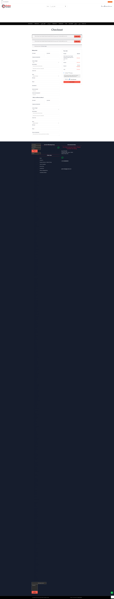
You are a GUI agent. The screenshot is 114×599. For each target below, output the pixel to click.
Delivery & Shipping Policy (44, 170)
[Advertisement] (57, 15)
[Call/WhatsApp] (62, 157)
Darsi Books (54, 23)
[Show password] (58, 94)
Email (62, 167)
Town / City (34, 70)
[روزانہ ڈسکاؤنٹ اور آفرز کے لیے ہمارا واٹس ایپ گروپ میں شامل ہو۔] (58, 147)
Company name (36, 104)
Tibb (66, 23)
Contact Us (84, 23)
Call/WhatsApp (65, 159)
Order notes (35, 132)
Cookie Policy (42, 168)
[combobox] (35, 151)
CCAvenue (66, 72)
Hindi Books (37, 23)
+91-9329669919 (5, 1)
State (33, 74)
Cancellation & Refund (43, 172)
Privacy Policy (42, 166)
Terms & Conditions (43, 164)
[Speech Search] (65, 6)
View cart (77, 36)
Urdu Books (30, 23)
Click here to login (44, 46)
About (41, 158)
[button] (110, 2)
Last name (48, 53)
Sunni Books (61, 23)
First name (34, 53)
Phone (33, 81)
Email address (34, 85)
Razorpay (66, 79)
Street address (34, 64)
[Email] (62, 165)
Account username (35, 89)
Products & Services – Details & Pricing (46, 162)
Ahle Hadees (71, 23)
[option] (36, 156)
